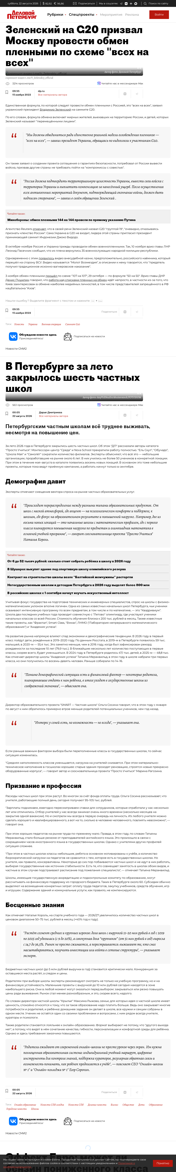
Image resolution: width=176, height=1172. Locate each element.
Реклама (132, 15)
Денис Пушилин (17, 280)
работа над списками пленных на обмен (78, 280)
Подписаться (86, 3)
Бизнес (114, 1105)
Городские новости (16, 1109)
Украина (32, 324)
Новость (19, 324)
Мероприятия (111, 15)
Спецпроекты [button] (82, 14)
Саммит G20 (72, 324)
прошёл (52, 276)
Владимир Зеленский (55, 109)
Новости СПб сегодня (52, 1105)
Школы (35, 1109)
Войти (159, 14)
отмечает (39, 229)
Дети (141, 1105)
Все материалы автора (52, 94)
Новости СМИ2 (16, 348)
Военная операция (51, 324)
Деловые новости (97, 1105)
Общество (128, 1105)
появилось (46, 258)
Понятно (163, 1163)
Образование (156, 1105)
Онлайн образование (25, 1105)
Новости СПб (76, 1105)
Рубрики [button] (55, 14)
